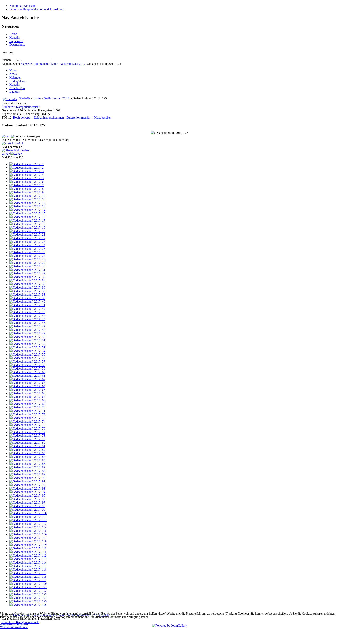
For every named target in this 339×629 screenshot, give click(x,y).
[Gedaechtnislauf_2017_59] (27, 368)
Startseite (26, 63)
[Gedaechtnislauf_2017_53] (27, 347)
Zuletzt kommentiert (78, 117)
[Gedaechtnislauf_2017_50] (27, 336)
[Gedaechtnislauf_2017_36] (27, 287)
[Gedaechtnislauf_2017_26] (27, 252)
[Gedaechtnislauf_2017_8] (26, 188)
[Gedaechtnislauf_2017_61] (27, 375)
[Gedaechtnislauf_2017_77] (27, 432)
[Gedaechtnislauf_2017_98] (27, 506)
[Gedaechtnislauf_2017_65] (27, 389)
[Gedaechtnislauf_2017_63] (27, 382)
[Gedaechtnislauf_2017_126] (28, 604)
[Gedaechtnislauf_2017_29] (27, 262)
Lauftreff (14, 91)
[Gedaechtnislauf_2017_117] (27, 573)
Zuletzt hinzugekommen (49, 117)
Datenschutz (17, 44)
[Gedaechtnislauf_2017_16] (27, 217)
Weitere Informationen (14, 627)
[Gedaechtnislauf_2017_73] (27, 418)
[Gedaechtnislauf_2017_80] (27, 442)
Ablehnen (22, 623)
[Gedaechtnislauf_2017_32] (27, 273)
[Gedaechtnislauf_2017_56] (27, 358)
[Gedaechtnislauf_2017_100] (28, 513)
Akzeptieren (7, 623)
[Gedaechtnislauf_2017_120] (28, 583)
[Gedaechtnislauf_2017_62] (27, 379)
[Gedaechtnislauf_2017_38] (27, 294)
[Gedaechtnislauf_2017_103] (28, 523)
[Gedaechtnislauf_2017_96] (27, 499)
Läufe (54, 63)
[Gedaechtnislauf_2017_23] (27, 241)
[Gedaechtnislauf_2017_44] (27, 315)
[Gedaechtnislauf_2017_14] (27, 210)
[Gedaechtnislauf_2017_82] (27, 449)
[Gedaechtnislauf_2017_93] (27, 488)
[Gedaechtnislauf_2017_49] (27, 333)
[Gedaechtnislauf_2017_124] (28, 597)
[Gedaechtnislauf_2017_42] (27, 308)
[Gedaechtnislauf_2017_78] (27, 435)
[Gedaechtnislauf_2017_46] (27, 322)
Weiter (6, 154)
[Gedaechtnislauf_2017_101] (28, 516)
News (13, 74)
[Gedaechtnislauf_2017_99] (27, 509)
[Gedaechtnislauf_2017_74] (27, 421)
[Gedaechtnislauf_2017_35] (27, 284)
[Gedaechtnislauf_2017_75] (27, 425)
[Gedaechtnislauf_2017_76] (27, 428)
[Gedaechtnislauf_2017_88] (27, 470)
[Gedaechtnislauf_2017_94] (27, 492)
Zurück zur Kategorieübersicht (20, 107)
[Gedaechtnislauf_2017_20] (27, 231)
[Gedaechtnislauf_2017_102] (28, 520)
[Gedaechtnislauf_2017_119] (27, 580)
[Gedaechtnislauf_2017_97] (27, 502)
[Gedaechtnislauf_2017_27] (27, 255)
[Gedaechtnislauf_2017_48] (27, 329)
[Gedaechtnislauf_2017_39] (27, 298)
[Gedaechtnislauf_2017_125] (28, 601)
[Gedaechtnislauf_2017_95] (27, 495)
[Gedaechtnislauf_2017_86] (27, 463)
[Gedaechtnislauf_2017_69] (27, 403)
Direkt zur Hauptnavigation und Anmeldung (36, 9)
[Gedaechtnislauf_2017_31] (27, 270)
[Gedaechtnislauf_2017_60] (27, 372)
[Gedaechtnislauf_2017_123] (28, 594)
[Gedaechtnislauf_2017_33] (27, 277)
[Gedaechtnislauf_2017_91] (27, 481)
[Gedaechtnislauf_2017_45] (27, 319)
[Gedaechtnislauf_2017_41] (27, 305)
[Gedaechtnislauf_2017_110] (27, 548)
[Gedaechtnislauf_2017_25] (27, 248)
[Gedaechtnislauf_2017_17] (27, 220)
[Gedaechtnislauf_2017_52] (27, 344)
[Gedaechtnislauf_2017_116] (27, 569)
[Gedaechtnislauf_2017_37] (27, 291)
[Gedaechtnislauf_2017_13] (27, 206)
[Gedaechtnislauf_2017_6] (26, 181)
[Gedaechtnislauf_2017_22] (27, 238)
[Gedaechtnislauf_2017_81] (27, 446)
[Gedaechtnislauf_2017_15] (27, 213)
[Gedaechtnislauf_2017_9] (26, 192)
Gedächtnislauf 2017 (72, 63)
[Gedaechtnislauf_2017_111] (27, 552)
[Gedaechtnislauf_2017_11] (27, 199)
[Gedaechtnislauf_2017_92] (27, 485)
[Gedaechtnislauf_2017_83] (27, 453)
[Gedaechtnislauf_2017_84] (27, 456)
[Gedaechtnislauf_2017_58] (27, 365)
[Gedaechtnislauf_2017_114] (27, 562)
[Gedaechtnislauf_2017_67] (27, 396)
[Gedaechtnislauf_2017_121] (28, 587)
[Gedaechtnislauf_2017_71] (27, 411)
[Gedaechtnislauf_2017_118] (27, 576)
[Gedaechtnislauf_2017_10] (27, 195)
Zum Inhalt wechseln (22, 5)
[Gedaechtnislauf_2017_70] (27, 407)
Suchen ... (8, 60)
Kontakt (14, 37)
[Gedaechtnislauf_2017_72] (27, 414)
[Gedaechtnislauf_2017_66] (27, 393)
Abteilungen (17, 88)
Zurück (19, 143)
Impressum (16, 41)
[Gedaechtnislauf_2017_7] (26, 185)
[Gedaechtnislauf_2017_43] (27, 312)
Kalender (15, 77)
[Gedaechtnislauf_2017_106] (28, 534)
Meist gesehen (102, 117)
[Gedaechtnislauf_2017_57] (27, 361)
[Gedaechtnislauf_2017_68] (27, 400)
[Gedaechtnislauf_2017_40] (27, 301)
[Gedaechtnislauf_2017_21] (27, 234)
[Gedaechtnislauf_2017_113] (27, 559)
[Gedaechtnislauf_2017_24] (27, 245)
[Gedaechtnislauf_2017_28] (27, 259)
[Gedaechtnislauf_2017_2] (26, 167)
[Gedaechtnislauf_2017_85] (27, 460)
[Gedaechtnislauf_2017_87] (27, 467)
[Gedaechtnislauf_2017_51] (27, 340)
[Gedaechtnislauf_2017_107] (28, 537)
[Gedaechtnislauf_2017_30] (27, 266)
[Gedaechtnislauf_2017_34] (27, 280)
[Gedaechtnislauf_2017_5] (26, 178)
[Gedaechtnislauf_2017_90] (27, 478)
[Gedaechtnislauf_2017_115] (27, 566)
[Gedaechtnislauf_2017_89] (27, 474)
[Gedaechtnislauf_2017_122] (28, 590)
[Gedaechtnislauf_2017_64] (27, 386)
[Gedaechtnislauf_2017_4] (26, 174)
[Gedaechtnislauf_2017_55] (27, 354)
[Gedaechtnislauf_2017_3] (26, 171)
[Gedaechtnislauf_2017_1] (26, 164)
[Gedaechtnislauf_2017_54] (27, 351)
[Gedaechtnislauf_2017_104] (28, 527)
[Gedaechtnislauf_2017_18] (27, 224)
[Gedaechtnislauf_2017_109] (28, 545)
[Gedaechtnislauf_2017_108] (28, 541)
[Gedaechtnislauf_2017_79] (27, 439)
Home (13, 34)
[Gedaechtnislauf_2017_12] (27, 203)
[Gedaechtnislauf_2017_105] (28, 530)
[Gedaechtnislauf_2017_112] (27, 555)
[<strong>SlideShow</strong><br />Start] (6, 136)
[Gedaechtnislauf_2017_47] (27, 326)
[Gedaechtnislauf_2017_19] (27, 227)
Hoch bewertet (22, 117)
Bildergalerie (41, 63)
